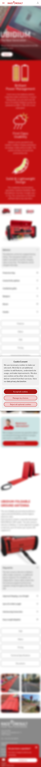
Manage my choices (20, 398)
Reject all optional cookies (20, 404)
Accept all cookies (20, 391)
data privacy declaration (16, 381)
